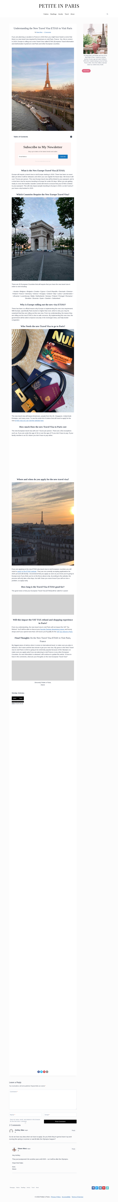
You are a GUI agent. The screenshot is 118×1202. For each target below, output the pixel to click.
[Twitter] (41, 1072)
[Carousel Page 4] (22, 701)
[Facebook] (38, 1072)
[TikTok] (107, 1187)
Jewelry (60, 14)
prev (14, 698)
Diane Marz (39, 32)
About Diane (86, 70)
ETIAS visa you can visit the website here (29, 420)
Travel (67, 14)
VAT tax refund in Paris (64, 632)
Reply (73, 1130)
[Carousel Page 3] (19, 701)
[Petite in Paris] (59, 5)
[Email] (47, 1072)
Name (12, 1115)
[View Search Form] (107, 14)
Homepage (12, 1187)
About (72, 14)
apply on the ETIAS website (26, 571)
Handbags (53, 14)
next (20, 698)
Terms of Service (77, 1197)
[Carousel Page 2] (16, 701)
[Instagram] (100, 1187)
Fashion (46, 14)
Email (47, 1115)
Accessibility (66, 1197)
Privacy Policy (56, 1197)
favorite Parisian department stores (52, 629)
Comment (14, 1091)
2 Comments (47, 32)
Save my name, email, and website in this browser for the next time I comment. (25, 1120)
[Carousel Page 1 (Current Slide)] (13, 701)
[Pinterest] (44, 1072)
